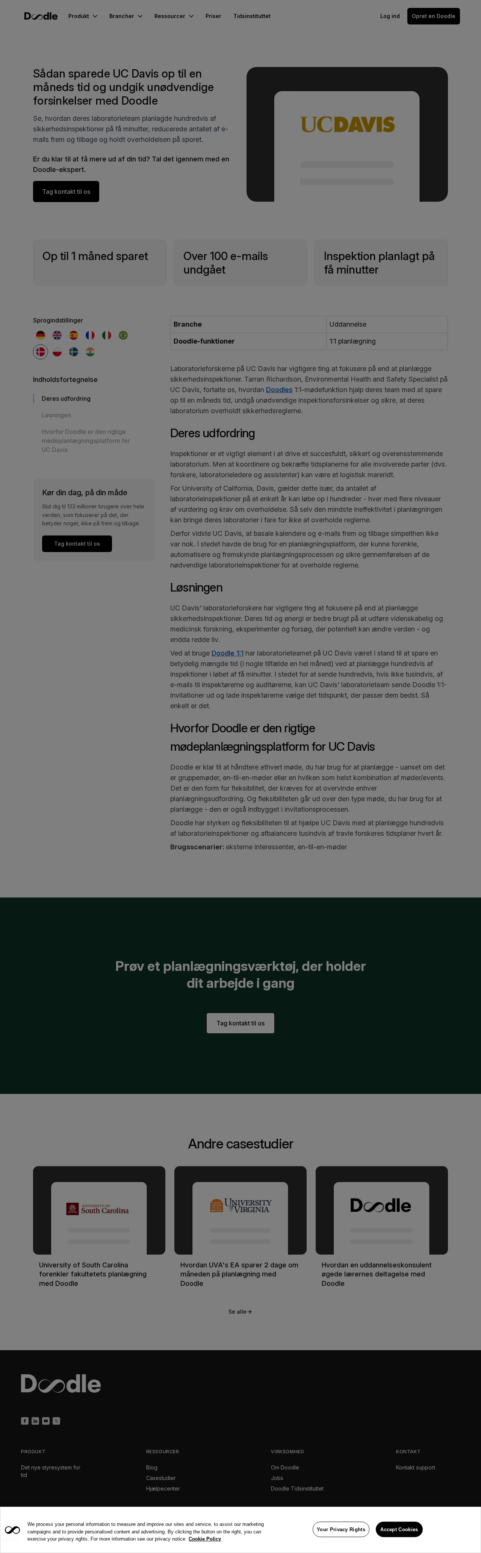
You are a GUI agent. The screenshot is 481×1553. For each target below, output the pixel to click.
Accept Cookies (399, 1529)
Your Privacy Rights (341, 1529)
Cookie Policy (205, 1539)
